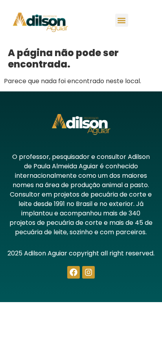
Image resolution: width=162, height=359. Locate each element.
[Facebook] (73, 272)
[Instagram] (88, 272)
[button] (121, 20)
